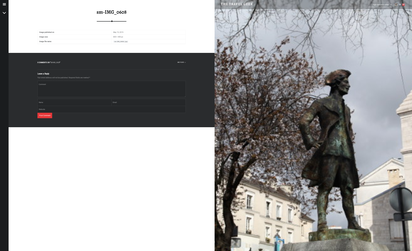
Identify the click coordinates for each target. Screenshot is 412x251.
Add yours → (181, 62)
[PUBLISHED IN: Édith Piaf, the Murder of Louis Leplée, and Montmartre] (4, 13)
